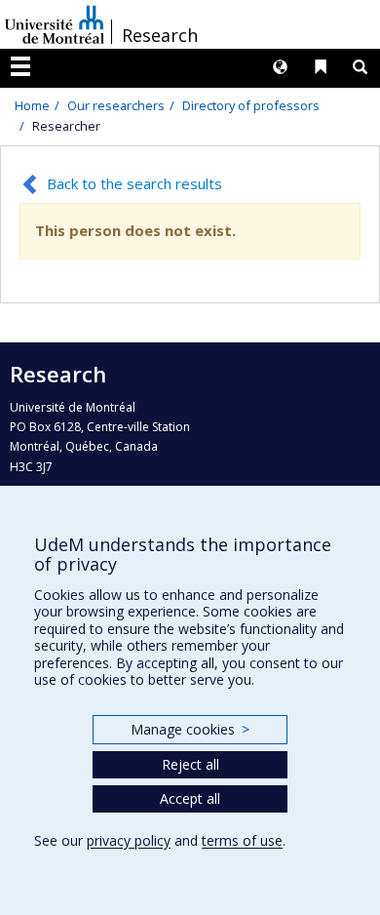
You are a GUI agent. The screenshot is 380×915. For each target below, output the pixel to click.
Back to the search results (134, 183)
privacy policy (129, 840)
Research (160, 35)
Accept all (190, 798)
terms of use (242, 840)
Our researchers (116, 105)
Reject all (190, 764)
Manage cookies (189, 729)
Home (32, 105)
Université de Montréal (54, 24)
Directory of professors (251, 105)
